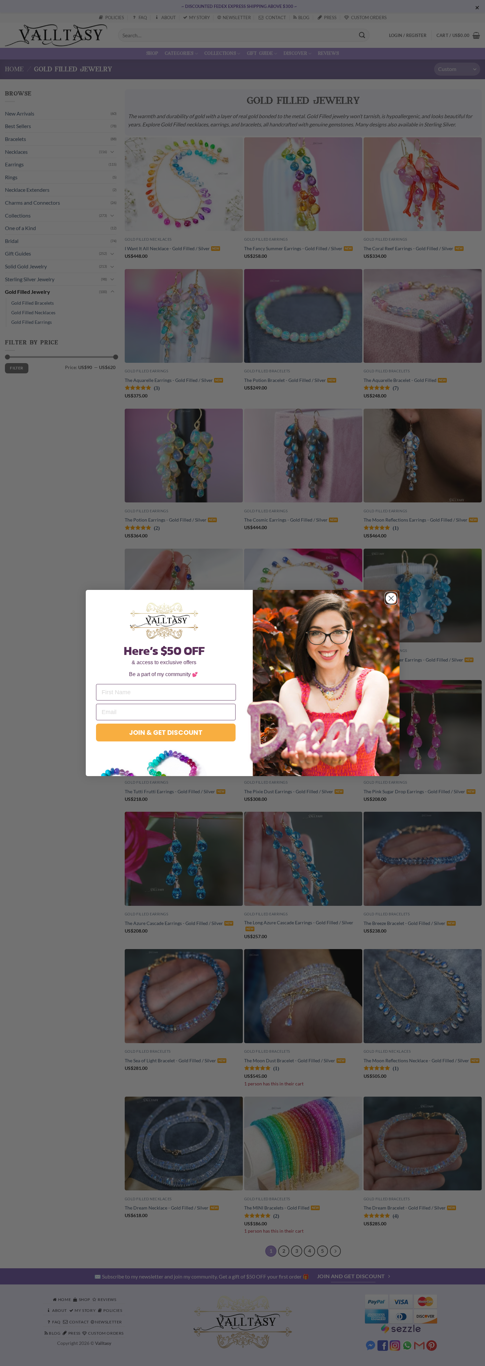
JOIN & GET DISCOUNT (166, 732)
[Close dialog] (391, 598)
